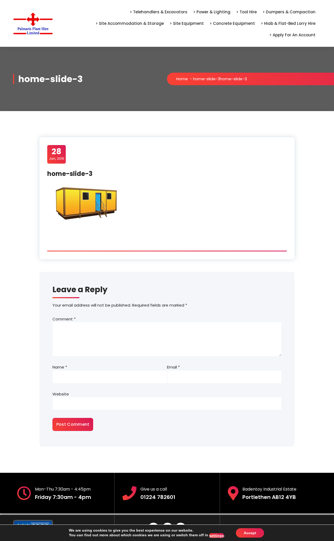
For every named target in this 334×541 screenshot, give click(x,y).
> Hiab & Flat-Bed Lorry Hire (288, 23)
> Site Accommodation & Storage (130, 23)
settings (216, 535)
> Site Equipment (187, 23)
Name (59, 367)
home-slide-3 (206, 79)
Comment (64, 319)
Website (60, 394)
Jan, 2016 (56, 154)
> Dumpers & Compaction (289, 12)
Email (173, 367)
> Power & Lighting (211, 12)
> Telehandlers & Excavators (158, 12)
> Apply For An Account (292, 35)
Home (182, 79)
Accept (250, 533)
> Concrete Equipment (232, 23)
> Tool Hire (246, 12)
